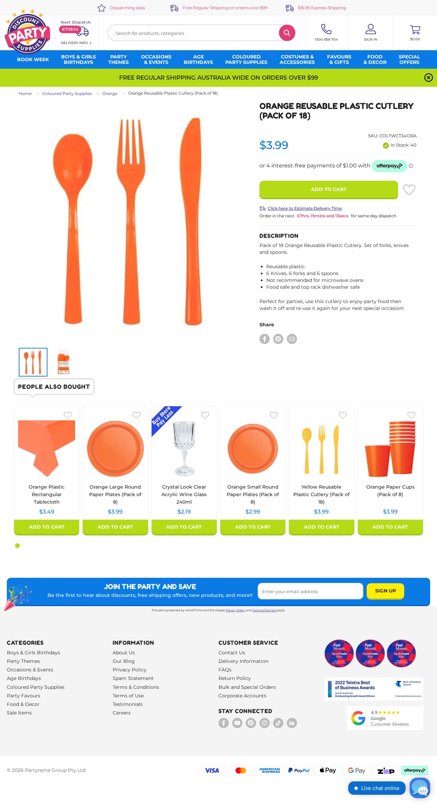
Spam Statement (133, 678)
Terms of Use (128, 696)
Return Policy (234, 678)
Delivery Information (243, 661)
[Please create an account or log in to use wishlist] (409, 189)
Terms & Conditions (136, 687)
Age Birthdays (24, 678)
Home (25, 93)
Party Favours (23, 696)
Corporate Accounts (242, 696)
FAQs (224, 670)
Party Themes (23, 661)
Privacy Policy (235, 610)
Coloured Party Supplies (67, 93)
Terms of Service (264, 610)
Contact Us (231, 653)
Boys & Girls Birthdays (33, 653)
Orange (109, 93)
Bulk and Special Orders (247, 687)
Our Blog (124, 661)
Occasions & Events (30, 670)
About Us (124, 653)
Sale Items (19, 713)
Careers (122, 713)
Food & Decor (23, 704)
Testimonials (128, 704)
